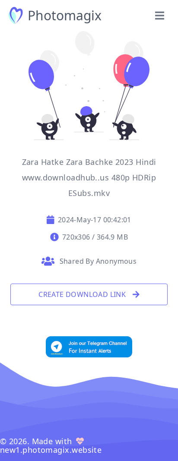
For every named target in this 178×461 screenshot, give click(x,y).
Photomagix (65, 15)
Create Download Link (82, 294)
